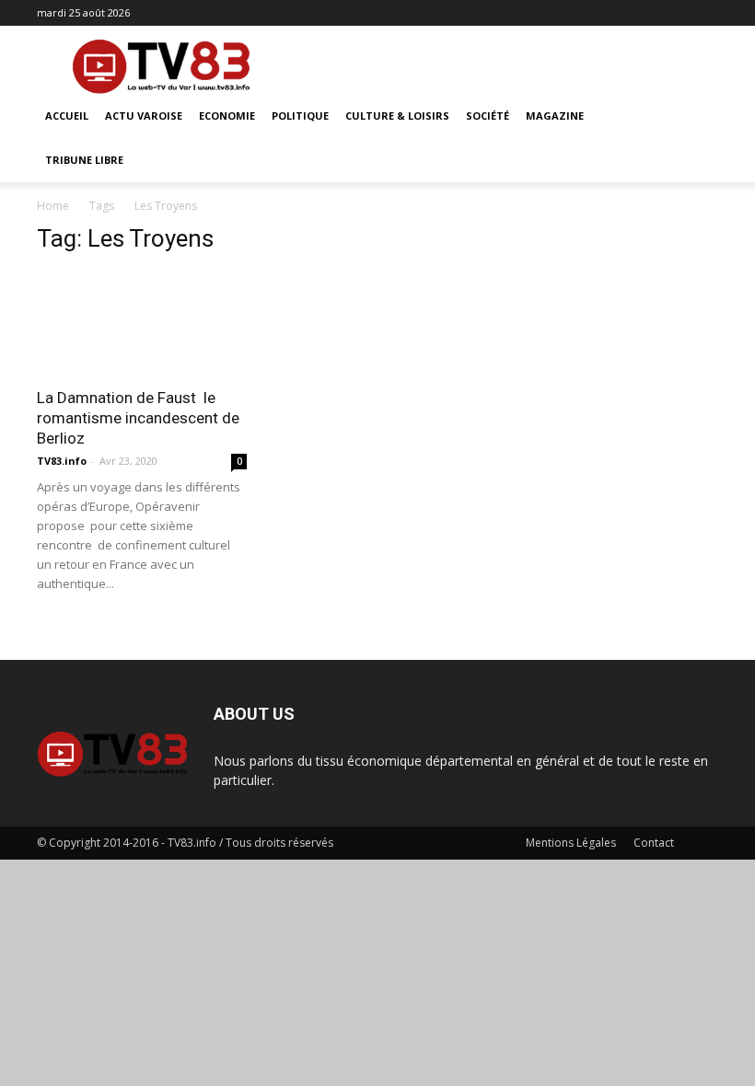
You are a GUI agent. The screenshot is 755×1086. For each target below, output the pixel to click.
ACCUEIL (66, 115)
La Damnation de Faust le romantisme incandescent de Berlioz (138, 417)
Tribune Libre (84, 160)
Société (487, 115)
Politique (300, 115)
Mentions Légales (571, 842)
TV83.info (62, 461)
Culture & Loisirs (397, 115)
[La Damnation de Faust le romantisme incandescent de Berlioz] (142, 323)
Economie (227, 115)
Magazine (555, 115)
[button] (696, 116)
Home (53, 206)
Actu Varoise (143, 115)
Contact (653, 842)
